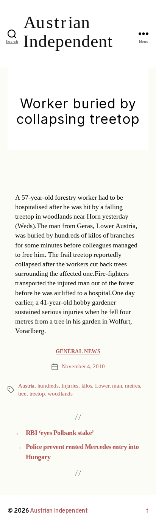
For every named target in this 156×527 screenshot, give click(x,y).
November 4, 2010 (83, 366)
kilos (86, 385)
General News (78, 351)
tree (22, 393)
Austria (26, 385)
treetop (37, 393)
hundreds (48, 385)
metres (132, 385)
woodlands (60, 393)
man (117, 385)
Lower (102, 385)
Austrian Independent (59, 511)
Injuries (69, 385)
